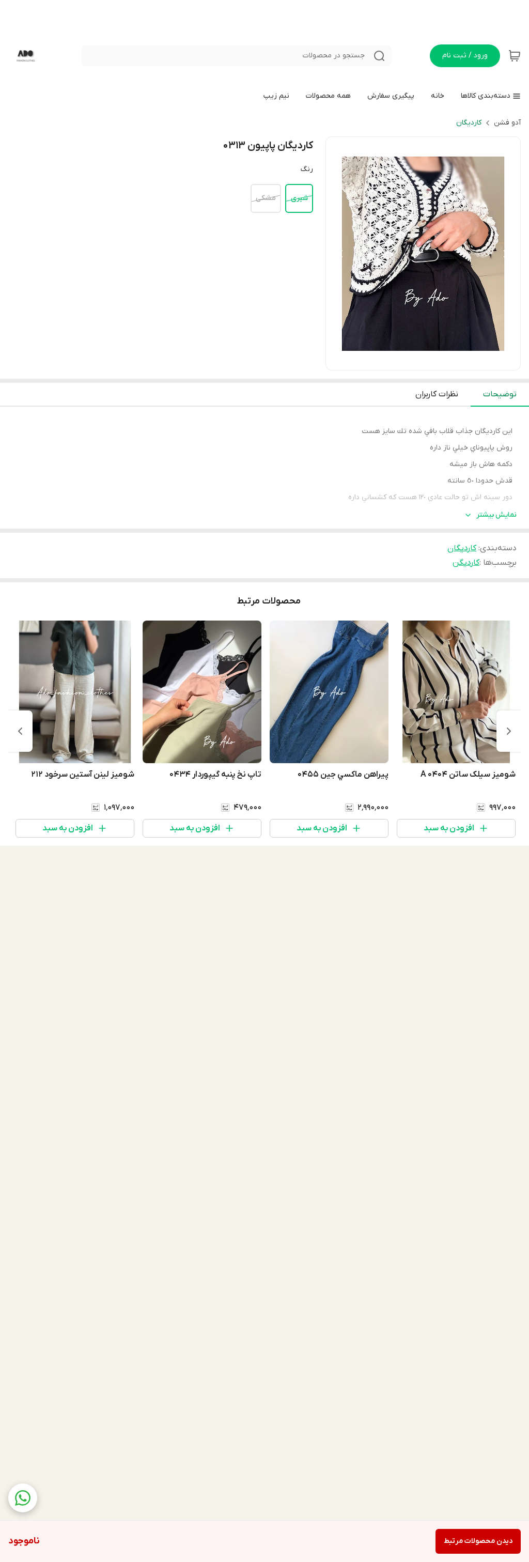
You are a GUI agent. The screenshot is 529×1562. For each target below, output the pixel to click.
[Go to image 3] (415, 360)
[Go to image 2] (427, 360)
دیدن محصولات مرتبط (478, 1541)
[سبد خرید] (514, 56)
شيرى (299, 198)
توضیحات (500, 394)
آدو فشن (507, 123)
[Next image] (506, 254)
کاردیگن (466, 563)
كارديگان (468, 123)
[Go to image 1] (440, 360)
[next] (20, 731)
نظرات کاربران (436, 394)
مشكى (266, 198)
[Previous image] (340, 254)
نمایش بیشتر (496, 515)
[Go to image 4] (406, 360)
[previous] (508, 731)
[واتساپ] (22, 1497)
